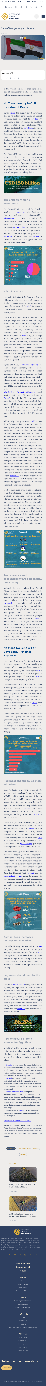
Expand (9, 1078)
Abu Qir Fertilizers (30, 364)
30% (37, 676)
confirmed (14, 475)
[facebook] (2, 78)
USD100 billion (18, 227)
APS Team (23, 1347)
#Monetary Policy (24, 1148)
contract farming (18, 1091)
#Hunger (23, 1154)
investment (28, 128)
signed (12, 113)
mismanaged (9, 218)
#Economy (11, 1148)
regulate (21, 1110)
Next (43, 1)
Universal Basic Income (13, 1)
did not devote (18, 984)
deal (29, 306)
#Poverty (35, 1148)
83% (40, 952)
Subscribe (7, 1368)
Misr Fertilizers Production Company (20, 392)
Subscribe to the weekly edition (17, 1120)
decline (36, 814)
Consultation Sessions (23, 1307)
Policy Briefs (23, 1287)
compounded (19, 212)
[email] (14, 78)
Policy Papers (23, 1284)
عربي (10, 7)
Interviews (23, 1321)
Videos (23, 1317)
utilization (8, 236)
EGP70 (27, 808)
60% (24, 335)
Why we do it (22, 1340)
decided (36, 236)
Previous (3, 1)
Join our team (23, 1351)
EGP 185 (38, 618)
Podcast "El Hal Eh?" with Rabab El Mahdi (23, 1327)
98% (40, 946)
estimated (8, 603)
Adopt (8, 1091)
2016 (40, 837)
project (30, 873)
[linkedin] (10, 78)
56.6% (31, 828)
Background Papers (23, 1291)
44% (38, 670)
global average (26, 843)
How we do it (23, 1344)
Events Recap (23, 1304)
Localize (9, 1065)
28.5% (34, 702)
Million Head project (13, 876)
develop (34, 119)
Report (23, 1281)
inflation (21, 1008)
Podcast (23, 1324)
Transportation (31, 1)
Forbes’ (7, 398)
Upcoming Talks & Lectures (23, 1301)
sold (33, 421)
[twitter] (6, 78)
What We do (23, 1337)
